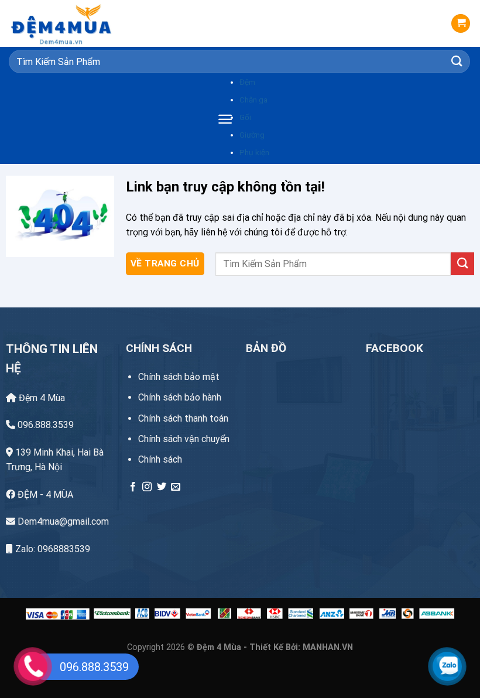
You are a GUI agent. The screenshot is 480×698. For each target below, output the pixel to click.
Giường (252, 134)
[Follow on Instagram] (147, 487)
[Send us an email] (175, 487)
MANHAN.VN (328, 647)
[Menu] (225, 119)
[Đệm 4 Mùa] (67, 23)
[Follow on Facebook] (133, 487)
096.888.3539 (44, 424)
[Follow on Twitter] (161, 487)
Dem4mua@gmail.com (62, 521)
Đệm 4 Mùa (40, 397)
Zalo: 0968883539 (51, 549)
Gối (245, 117)
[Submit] (457, 61)
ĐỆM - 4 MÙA (44, 494)
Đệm (247, 82)
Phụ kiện (254, 152)
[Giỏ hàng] (460, 23)
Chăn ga (253, 99)
